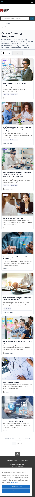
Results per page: (9, 438)
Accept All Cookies (16, 486)
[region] (16, 481)
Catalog (7, 53)
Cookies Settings (16, 491)
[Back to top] (17, 462)
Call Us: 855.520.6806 (9, 27)
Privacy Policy (14, 482)
